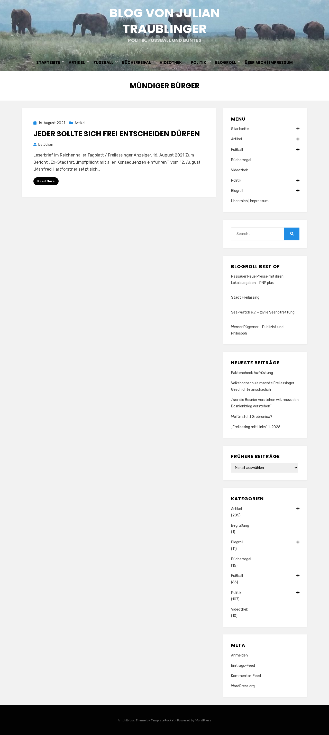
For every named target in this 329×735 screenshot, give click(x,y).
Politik (198, 62)
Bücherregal (136, 62)
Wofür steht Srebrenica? (251, 417)
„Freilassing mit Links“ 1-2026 (255, 427)
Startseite (48, 62)
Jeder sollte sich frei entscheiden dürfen (116, 134)
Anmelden (239, 655)
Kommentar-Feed (246, 676)
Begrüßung (240, 525)
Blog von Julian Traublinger (164, 20)
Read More (46, 181)
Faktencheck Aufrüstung (252, 373)
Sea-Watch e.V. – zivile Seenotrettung (263, 312)
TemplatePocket (163, 720)
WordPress (203, 720)
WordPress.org (243, 686)
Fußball (103, 62)
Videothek (171, 62)
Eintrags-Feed (243, 665)
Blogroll (225, 62)
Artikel (77, 62)
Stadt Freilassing (245, 297)
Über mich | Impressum (269, 62)
